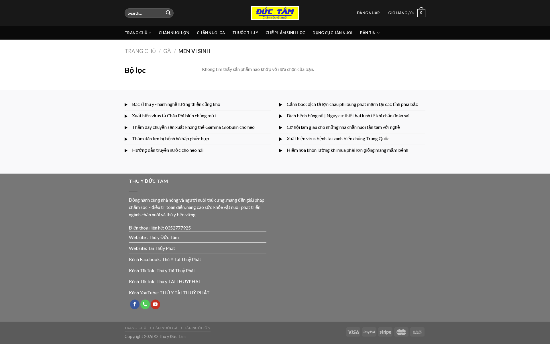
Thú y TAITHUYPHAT (178, 281)
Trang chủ (140, 51)
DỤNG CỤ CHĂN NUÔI (332, 32)
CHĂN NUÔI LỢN (174, 32)
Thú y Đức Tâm (164, 237)
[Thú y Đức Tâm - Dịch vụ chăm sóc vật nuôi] (275, 13)
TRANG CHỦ (136, 32)
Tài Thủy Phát (161, 248)
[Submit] (168, 13)
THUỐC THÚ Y (245, 32)
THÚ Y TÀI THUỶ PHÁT (185, 292)
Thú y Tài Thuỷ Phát (175, 270)
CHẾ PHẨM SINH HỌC (285, 32)
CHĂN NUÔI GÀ (211, 32)
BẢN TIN (368, 32)
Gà (167, 51)
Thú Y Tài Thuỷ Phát (181, 259)
